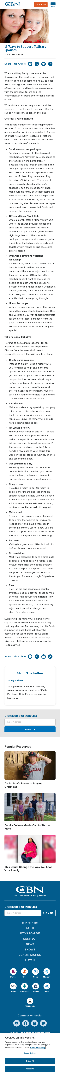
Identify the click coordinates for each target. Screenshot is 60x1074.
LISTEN (30, 960)
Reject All (30, 1061)
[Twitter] (37, 64)
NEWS (30, 944)
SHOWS (30, 949)
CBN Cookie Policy (37, 1047)
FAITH (30, 928)
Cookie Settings (30, 1053)
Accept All (30, 1069)
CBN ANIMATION (30, 955)
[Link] (50, 64)
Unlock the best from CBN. (20, 715)
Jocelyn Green (14, 54)
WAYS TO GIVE (30, 933)
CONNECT (30, 939)
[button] (52, 4)
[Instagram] (34, 1023)
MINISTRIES (30, 923)
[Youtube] (16, 1023)
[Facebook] (30, 64)
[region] (30, 1053)
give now (41, 4)
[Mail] (43, 64)
